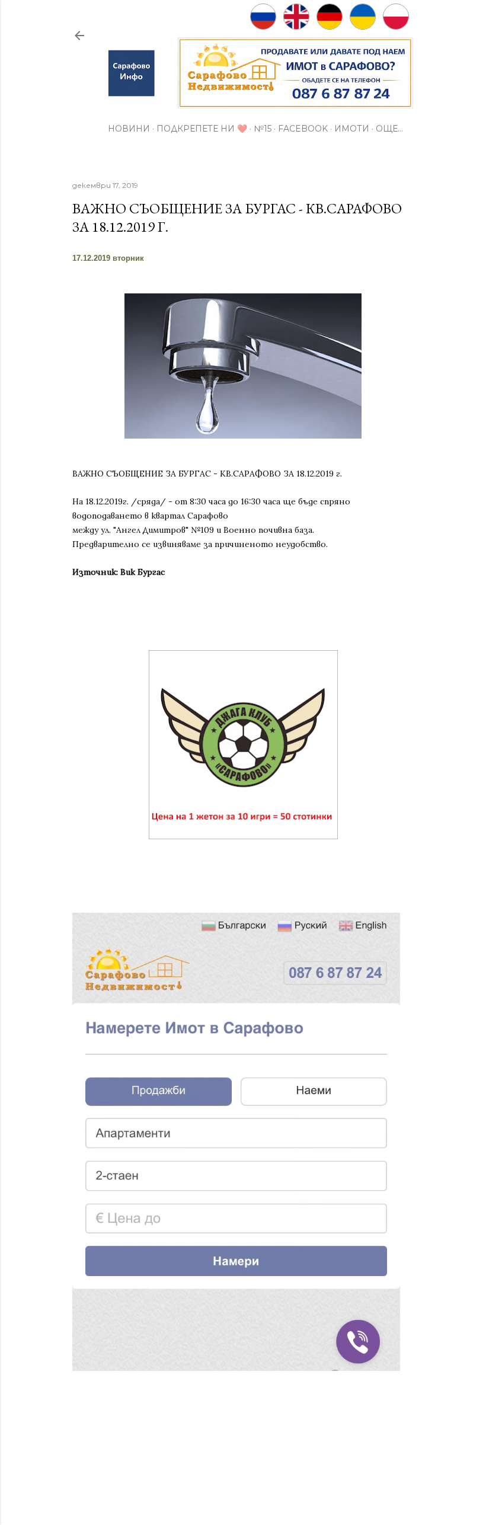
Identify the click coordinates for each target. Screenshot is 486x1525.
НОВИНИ (129, 128)
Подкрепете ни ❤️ (201, 128)
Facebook (303, 128)
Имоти (351, 128)
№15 (262, 128)
